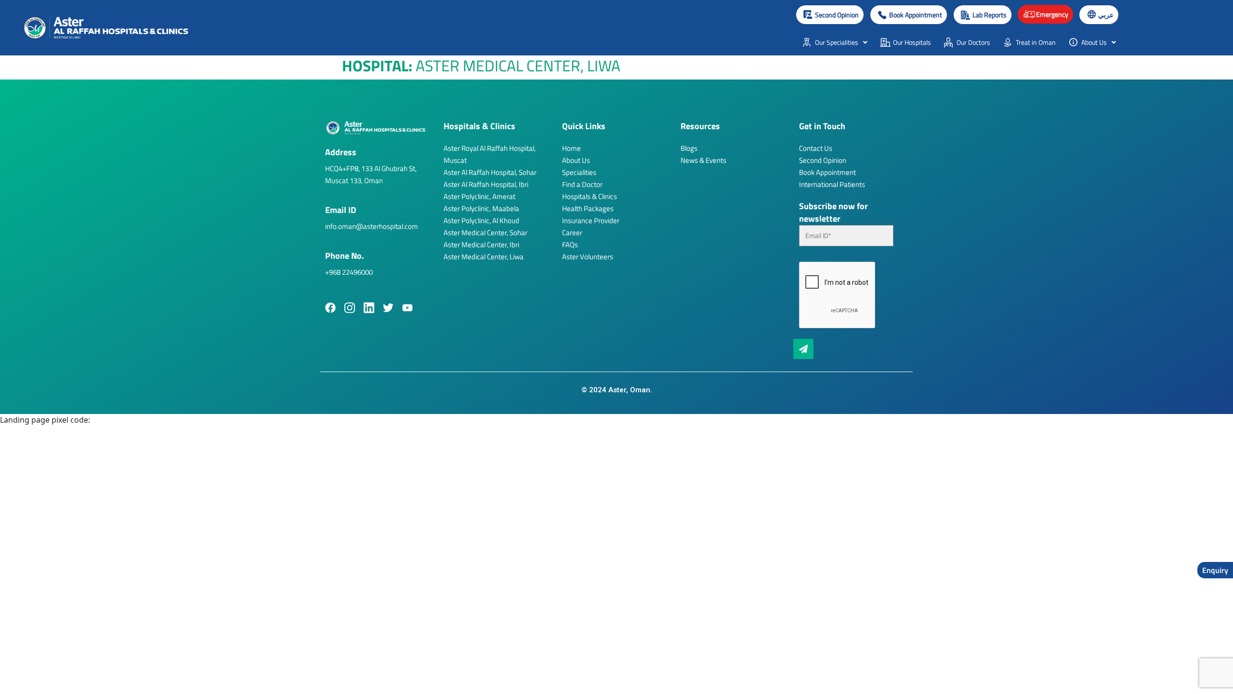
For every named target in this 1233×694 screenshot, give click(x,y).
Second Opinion (822, 160)
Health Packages (588, 208)
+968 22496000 (349, 272)
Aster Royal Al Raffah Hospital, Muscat (490, 154)
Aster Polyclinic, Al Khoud (481, 220)
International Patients (832, 184)
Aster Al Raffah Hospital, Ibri (486, 184)
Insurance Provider (590, 220)
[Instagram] (349, 307)
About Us (576, 160)
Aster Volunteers (587, 256)
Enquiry (1215, 570)
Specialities (579, 172)
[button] (908, 15)
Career (572, 232)
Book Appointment (827, 172)
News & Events (703, 160)
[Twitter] (388, 307)
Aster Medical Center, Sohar (485, 232)
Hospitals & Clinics (589, 196)
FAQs (570, 244)
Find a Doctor (582, 184)
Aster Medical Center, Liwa (484, 256)
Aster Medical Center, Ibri (481, 244)
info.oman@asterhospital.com (371, 226)
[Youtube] (407, 307)
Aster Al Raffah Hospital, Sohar (490, 172)
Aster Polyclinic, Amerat (479, 196)
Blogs (689, 148)
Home (571, 148)
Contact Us (815, 148)
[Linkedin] (369, 307)
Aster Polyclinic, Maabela (481, 208)
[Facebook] (330, 307)
